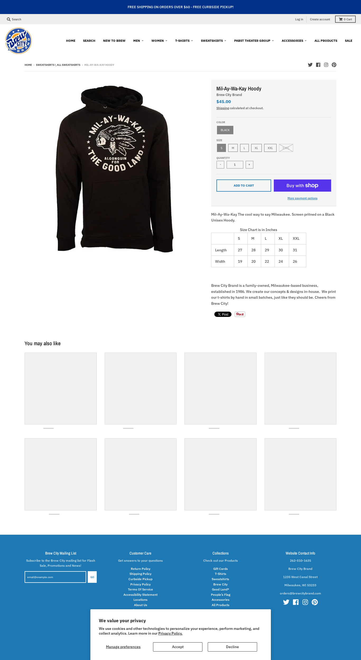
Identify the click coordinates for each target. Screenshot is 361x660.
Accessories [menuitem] (292, 40)
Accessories (220, 599)
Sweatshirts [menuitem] (212, 40)
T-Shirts (220, 573)
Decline (232, 646)
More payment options (302, 198)
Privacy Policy (140, 584)
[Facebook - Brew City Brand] (318, 64)
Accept (178, 646)
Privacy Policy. (170, 633)
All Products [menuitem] (325, 40)
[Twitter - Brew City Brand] (310, 64)
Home (28, 65)
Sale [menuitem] (348, 40)
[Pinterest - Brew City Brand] (334, 64)
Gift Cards (220, 568)
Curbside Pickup (140, 579)
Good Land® (220, 589)
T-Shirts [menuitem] (182, 40)
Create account (320, 19)
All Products (220, 605)
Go (92, 577)
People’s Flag (220, 594)
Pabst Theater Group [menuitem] (252, 40)
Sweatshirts (220, 579)
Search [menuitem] (89, 40)
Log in (299, 19)
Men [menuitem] (136, 40)
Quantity (223, 158)
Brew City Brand (229, 95)
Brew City (220, 584)
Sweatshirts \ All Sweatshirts (58, 65)
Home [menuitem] (70, 40)
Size (219, 140)
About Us (140, 605)
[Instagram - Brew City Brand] (326, 64)
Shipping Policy (140, 573)
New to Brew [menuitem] (114, 40)
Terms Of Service (140, 589)
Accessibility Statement (140, 594)
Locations (140, 599)
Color (220, 122)
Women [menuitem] (157, 40)
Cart (348, 19)
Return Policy (140, 568)
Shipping (222, 108)
